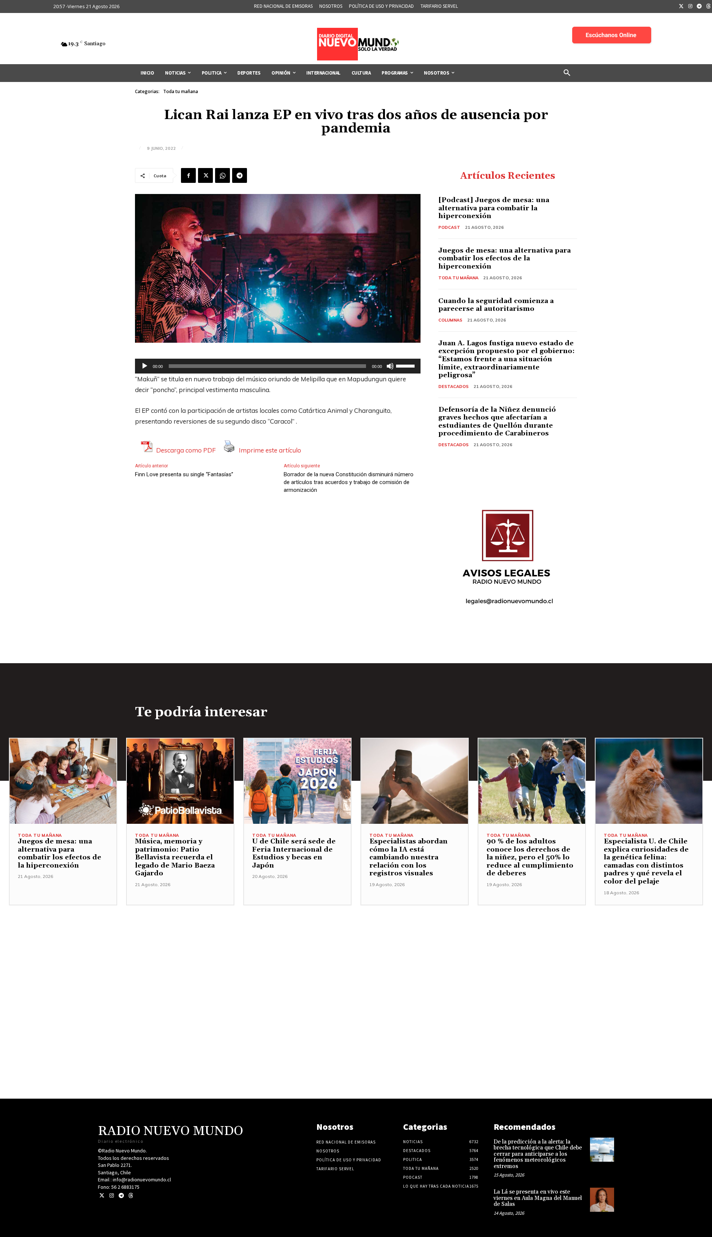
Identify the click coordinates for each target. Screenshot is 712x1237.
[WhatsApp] (222, 175)
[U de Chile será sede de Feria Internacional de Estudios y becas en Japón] (297, 781)
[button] (567, 73)
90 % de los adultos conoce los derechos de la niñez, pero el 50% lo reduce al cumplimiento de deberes (530, 857)
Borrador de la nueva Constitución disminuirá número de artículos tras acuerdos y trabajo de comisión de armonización (348, 482)
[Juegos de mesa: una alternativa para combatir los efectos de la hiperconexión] (63, 781)
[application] (278, 366)
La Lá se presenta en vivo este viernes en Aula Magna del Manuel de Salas (538, 1198)
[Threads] (131, 1196)
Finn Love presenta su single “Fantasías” (184, 474)
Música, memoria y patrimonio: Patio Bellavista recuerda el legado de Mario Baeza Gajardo (175, 857)
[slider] (406, 365)
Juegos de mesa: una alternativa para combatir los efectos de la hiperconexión (504, 258)
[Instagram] (690, 6)
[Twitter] (681, 6)
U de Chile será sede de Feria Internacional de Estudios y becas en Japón (294, 853)
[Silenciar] (390, 366)
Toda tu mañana (180, 91)
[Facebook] (188, 175)
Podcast (449, 227)
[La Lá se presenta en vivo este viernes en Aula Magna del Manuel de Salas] (602, 1200)
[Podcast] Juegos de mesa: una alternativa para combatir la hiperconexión (493, 208)
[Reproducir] (144, 366)
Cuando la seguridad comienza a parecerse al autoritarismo (496, 305)
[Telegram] (699, 6)
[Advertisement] (356, 957)
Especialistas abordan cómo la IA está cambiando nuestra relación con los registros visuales (408, 857)
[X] (205, 175)
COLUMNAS (450, 320)
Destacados (453, 386)
